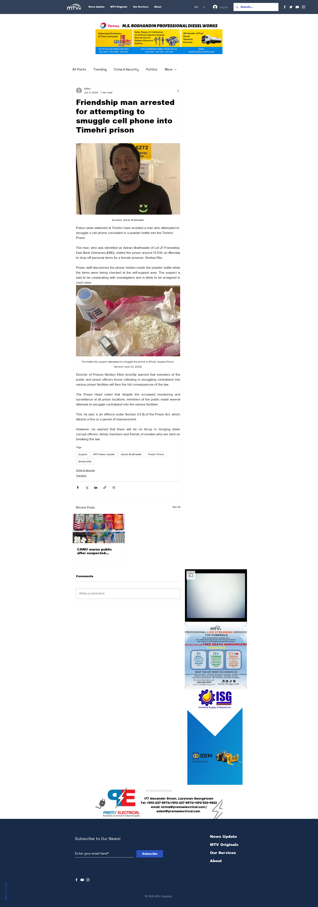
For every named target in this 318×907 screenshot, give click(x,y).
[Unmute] (196, 617)
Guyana (82, 454)
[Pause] (189, 617)
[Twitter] (291, 7)
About (216, 861)
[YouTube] (297, 7)
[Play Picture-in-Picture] (235, 617)
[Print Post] (114, 487)
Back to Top (6, 891)
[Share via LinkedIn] (96, 487)
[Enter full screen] (242, 617)
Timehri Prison (156, 454)
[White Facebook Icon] (76, 880)
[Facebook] (285, 7)
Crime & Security (126, 69)
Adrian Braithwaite (131, 454)
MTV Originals (224, 845)
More (168, 69)
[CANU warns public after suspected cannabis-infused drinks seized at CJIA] (99, 528)
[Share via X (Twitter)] (87, 487)
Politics (151, 69)
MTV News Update (104, 454)
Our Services (223, 853)
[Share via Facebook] (78, 487)
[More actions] (178, 90)
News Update (223, 836)
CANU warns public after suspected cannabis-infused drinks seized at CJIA (98, 551)
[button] (159, 38)
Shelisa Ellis (85, 461)
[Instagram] (303, 7)
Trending (100, 69)
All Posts (79, 69)
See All (176, 506)
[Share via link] (105, 487)
